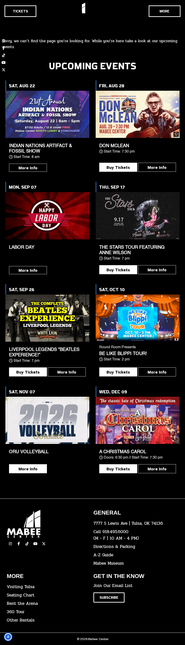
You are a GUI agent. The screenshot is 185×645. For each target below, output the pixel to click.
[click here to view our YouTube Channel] (35, 543)
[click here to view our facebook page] (18, 543)
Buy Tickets (118, 167)
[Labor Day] (47, 215)
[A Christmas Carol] (138, 420)
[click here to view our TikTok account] (3, 55)
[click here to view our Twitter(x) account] (43, 543)
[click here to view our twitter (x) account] (3, 69)
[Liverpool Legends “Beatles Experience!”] (47, 318)
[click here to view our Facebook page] (3, 48)
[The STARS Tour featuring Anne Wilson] (138, 215)
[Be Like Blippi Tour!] (138, 318)
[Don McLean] (138, 114)
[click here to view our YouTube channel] (3, 62)
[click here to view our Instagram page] (10, 543)
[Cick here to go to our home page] (47, 524)
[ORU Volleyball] (47, 420)
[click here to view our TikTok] (27, 543)
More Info (27, 167)
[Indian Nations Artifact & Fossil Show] (47, 114)
